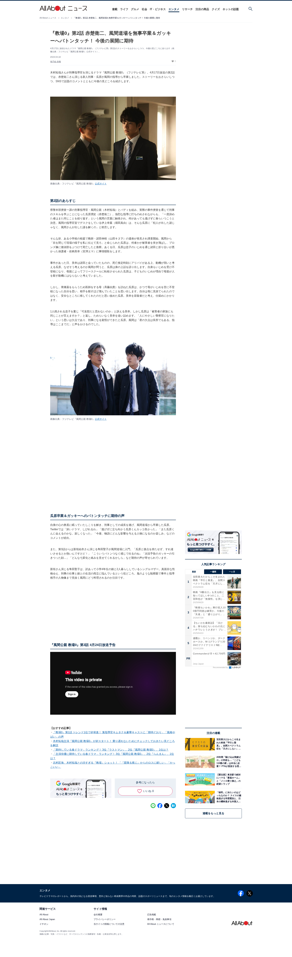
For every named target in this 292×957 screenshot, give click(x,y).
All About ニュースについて (160, 924)
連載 (114, 9)
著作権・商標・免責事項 (159, 919)
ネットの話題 (231, 9)
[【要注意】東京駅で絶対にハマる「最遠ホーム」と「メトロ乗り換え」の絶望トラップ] (228, 779)
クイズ (216, 9)
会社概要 (98, 915)
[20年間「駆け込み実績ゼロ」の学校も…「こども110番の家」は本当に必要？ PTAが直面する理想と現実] (228, 762)
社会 (144, 9)
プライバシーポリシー (105, 919)
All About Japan (47, 919)
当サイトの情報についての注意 (109, 924)
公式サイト (101, 183)
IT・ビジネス (158, 9)
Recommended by (220, 667)
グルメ (135, 9)
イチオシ (44, 924)
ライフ (124, 9)
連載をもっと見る (213, 813)
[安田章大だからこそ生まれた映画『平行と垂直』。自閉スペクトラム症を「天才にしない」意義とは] (228, 744)
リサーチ (187, 9)
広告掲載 (151, 915)
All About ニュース (48, 18)
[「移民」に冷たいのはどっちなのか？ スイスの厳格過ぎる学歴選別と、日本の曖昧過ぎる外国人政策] (228, 797)
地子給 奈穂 (55, 61)
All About (44, 915)
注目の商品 (202, 9)
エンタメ (173, 9)
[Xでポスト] (166, 805)
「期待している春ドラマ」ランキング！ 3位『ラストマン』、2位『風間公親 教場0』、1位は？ (110, 749)
